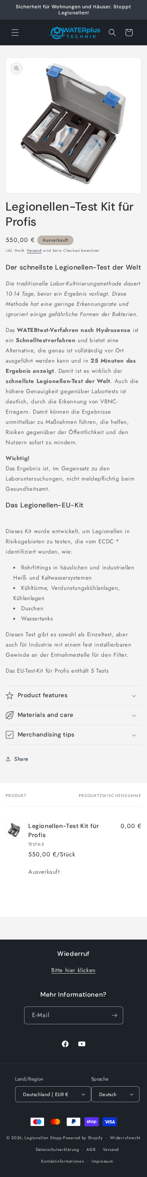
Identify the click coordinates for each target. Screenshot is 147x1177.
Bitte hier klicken (73, 970)
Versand (34, 250)
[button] (15, 32)
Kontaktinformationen (62, 1161)
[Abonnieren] (114, 1015)
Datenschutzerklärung (57, 1149)
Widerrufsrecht (125, 1138)
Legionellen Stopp (42, 1138)
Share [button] (21, 759)
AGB (90, 1149)
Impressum (102, 1161)
